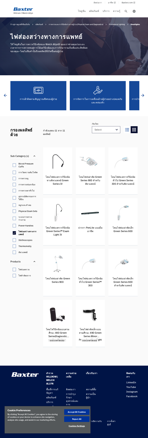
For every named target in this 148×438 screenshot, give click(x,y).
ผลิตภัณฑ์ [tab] (94, 11)
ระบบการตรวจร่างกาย (25, 218)
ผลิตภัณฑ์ (39, 24)
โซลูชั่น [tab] (82, 11)
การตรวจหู (23, 178)
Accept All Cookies (77, 412)
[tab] (126, 11)
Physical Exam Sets (27, 211)
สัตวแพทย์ (23, 252)
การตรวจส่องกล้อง (26, 184)
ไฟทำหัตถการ (24, 275)
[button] (116, 129)
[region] (47, 419)
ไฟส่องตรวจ (23, 269)
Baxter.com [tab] (128, 2)
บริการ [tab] (106, 11)
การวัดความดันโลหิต (28, 172)
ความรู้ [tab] (116, 11)
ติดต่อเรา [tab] (98, 2)
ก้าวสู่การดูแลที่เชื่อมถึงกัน (20, 24)
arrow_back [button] (5, 95)
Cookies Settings (77, 426)
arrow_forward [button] (142, 95)
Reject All (76, 419)
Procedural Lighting (117, 24)
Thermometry (25, 246)
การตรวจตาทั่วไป (26, 190)
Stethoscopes (25, 240)
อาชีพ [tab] (112, 2)
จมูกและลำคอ (24, 205)
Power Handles (25, 225)
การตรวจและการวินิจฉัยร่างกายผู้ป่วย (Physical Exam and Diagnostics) (76, 24)
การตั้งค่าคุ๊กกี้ (111, 423)
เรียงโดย (95, 124)
